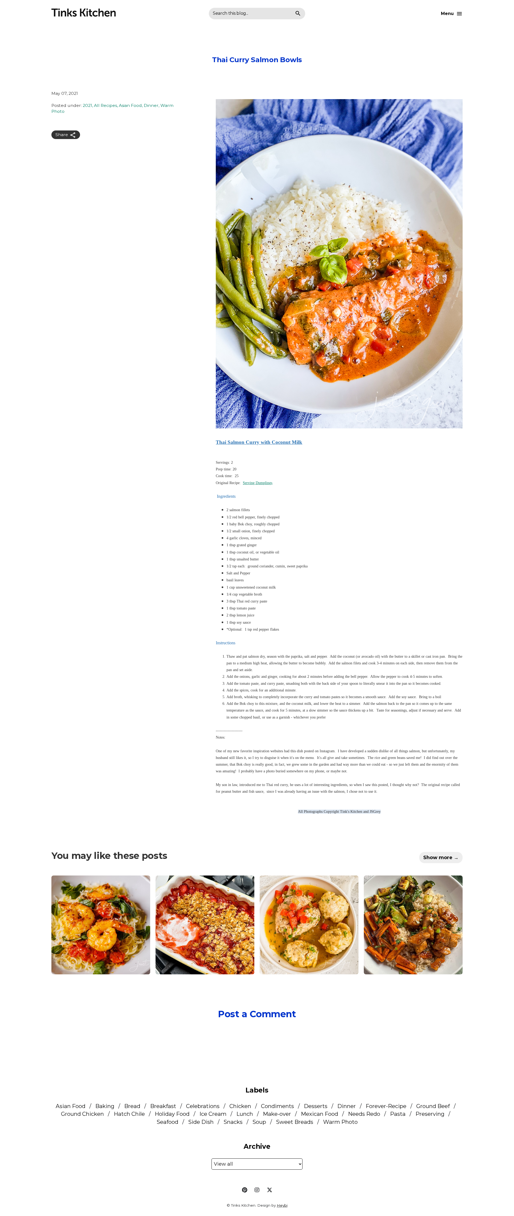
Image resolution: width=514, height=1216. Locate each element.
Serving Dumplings (257, 483)
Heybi (282, 1205)
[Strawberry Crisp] (205, 924)
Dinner (151, 105)
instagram (257, 1190)
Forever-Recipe (386, 1106)
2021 (87, 105)
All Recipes (105, 105)
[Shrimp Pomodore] (100, 924)
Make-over (277, 1113)
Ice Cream (212, 1113)
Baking (104, 1106)
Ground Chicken (82, 1113)
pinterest (244, 1190)
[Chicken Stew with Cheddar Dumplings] (309, 924)
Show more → (441, 857)
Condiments (277, 1106)
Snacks (233, 1121)
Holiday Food (172, 1113)
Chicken (240, 1106)
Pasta (398, 1113)
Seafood (167, 1121)
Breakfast (163, 1106)
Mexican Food (319, 1113)
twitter (270, 1190)
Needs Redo (364, 1113)
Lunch (244, 1113)
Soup (259, 1121)
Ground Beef (433, 1106)
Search (298, 13)
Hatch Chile (129, 1113)
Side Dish (201, 1121)
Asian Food (130, 105)
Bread (132, 1106)
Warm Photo (340, 1121)
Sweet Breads (294, 1121)
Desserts (315, 1106)
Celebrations (203, 1106)
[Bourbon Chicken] (413, 924)
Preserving (429, 1113)
